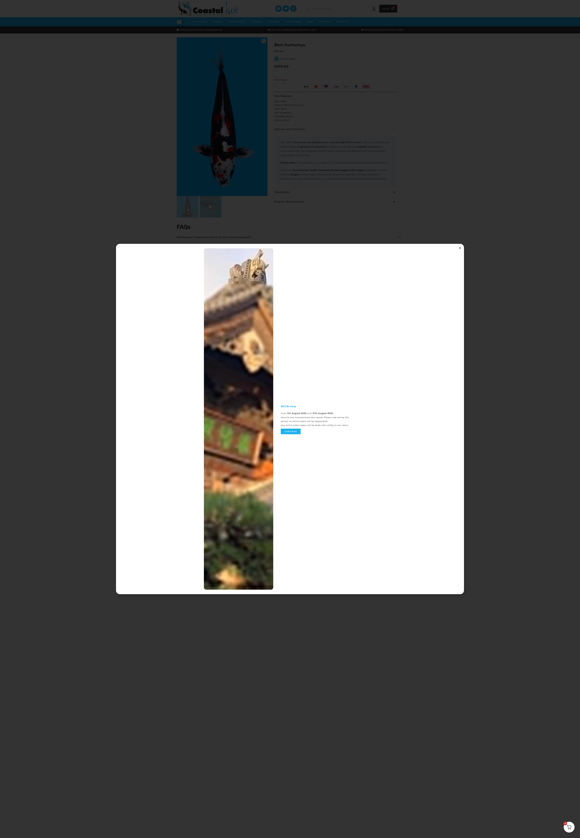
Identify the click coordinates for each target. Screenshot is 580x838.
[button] (460, 248)
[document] (290, 419)
